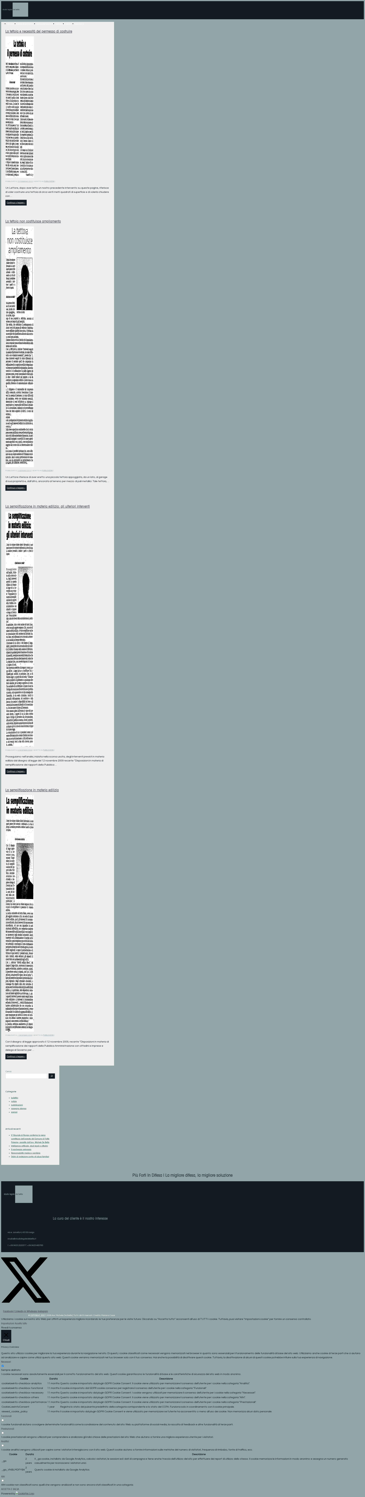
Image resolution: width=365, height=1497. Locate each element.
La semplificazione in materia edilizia (32, 790)
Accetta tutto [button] (21, 1323)
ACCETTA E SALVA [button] (10, 1489)
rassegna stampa (18, 1108)
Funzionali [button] (6, 1416)
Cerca (8, 1071)
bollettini (14, 1097)
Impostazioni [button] (7, 1323)
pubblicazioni (49, 181)
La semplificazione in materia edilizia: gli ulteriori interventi (47, 506)
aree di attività (25, 24)
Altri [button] (3, 1476)
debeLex (60, 24)
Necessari (11, 1366)
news (68, 24)
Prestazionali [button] (7, 1428)
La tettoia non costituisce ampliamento (33, 221)
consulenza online (46, 24)
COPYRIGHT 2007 (37, 1315)
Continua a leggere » (16, 203)
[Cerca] (51, 1076)
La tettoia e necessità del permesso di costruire (38, 31)
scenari (14, 1112)
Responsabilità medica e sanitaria (25, 1153)
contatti (79, 24)
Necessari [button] (6, 1361)
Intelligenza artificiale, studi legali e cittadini (29, 1145)
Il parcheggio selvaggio (21, 1149)
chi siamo (12, 24)
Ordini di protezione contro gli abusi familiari (30, 1156)
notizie (14, 1101)
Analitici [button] (5, 1441)
